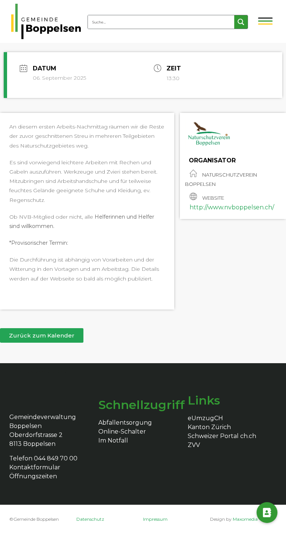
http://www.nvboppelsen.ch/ (232, 207)
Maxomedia (245, 519)
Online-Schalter (122, 431)
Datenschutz (90, 519)
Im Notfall (113, 440)
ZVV (194, 444)
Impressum (155, 519)
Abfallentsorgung (125, 422)
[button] (41, 335)
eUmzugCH (205, 418)
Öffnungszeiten (33, 476)
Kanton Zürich (209, 427)
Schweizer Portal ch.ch (222, 436)
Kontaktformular (34, 467)
